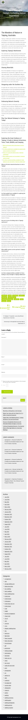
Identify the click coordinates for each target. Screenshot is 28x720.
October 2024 (8, 549)
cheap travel (7, 616)
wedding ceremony (9, 697)
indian (6, 660)
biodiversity (4, 295)
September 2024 (8, 551)
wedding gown (8, 700)
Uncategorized (17, 307)
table (6, 678)
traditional (7, 680)
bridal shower (8, 606)
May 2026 (7, 502)
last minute (7, 663)
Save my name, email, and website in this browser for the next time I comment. (14, 382)
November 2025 (8, 516)
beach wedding (8, 591)
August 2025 (7, 524)
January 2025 (8, 541)
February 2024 (8, 568)
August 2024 (7, 554)
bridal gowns (7, 601)
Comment (3, 337)
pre (5, 673)
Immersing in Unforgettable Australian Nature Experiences (14, 322)
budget (6, 611)
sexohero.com (8, 469)
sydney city (7, 675)
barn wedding (8, 588)
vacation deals (8, 685)
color (6, 621)
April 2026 (7, 504)
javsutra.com (8, 449)
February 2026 (8, 509)
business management (10, 613)
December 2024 (8, 544)
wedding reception (9, 707)
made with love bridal (9, 665)
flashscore (7, 633)
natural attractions (11, 297)
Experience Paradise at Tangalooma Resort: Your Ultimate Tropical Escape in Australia (14, 480)
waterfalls (4, 301)
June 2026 (7, 499)
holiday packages (8, 650)
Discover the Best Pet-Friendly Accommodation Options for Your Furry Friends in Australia (14, 441)
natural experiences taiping (7, 299)
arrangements (8, 579)
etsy (6, 631)
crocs (6, 626)
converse (7, 623)
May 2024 (7, 561)
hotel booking (8, 653)
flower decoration (9, 640)
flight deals (7, 635)
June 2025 (7, 529)
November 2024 (8, 546)
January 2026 (8, 512)
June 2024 (7, 559)
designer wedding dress (10, 628)
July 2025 (7, 526)
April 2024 (7, 563)
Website (3, 372)
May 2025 (7, 531)
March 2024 (7, 566)
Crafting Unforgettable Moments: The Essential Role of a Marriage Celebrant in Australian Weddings (13, 427)
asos (6, 581)
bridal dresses (8, 598)
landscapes (4, 297)
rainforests (16, 299)
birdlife (9, 295)
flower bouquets (8, 638)
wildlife (9, 301)
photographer (8, 670)
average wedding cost (9, 583)
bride (6, 608)
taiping (21, 299)
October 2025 (8, 519)
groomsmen (7, 648)
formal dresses (8, 643)
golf (5, 645)
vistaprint (7, 690)
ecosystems (15, 295)
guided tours (21, 295)
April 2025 (7, 534)
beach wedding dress (9, 593)
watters (6, 692)
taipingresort (4, 308)
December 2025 (8, 514)
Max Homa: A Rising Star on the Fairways (12, 410)
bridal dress (7, 596)
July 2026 (7, 497)
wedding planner (8, 705)
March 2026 (7, 507)
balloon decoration (9, 586)
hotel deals (7, 655)
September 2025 (8, 521)
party (6, 668)
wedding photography (9, 702)
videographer (8, 687)
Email (3, 364)
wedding (6, 695)
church (6, 618)
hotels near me (8, 658)
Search (4, 398)
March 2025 (7, 536)
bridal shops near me (9, 603)
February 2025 (8, 539)
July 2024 (7, 556)
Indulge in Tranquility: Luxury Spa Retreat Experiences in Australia (13, 316)
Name (3, 357)
